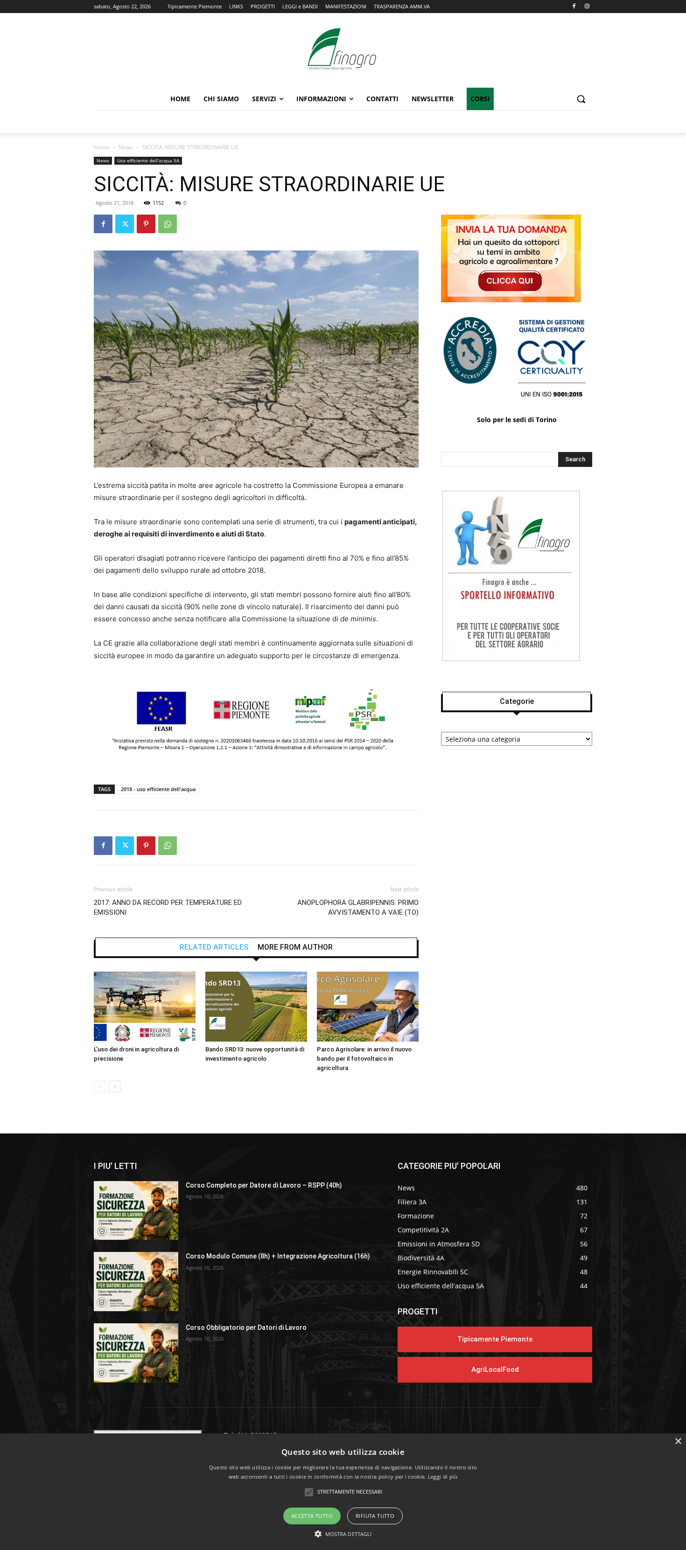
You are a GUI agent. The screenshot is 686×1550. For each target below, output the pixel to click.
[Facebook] (573, 6)
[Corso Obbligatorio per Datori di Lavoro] (136, 1353)
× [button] (677, 1441)
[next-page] (114, 1086)
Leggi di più (443, 1476)
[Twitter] (124, 224)
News (126, 147)
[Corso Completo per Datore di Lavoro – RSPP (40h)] (136, 1210)
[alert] (343, 1491)
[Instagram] (586, 6)
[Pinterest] (146, 224)
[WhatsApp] (167, 224)
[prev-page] (99, 1086)
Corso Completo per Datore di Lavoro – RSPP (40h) (264, 1185)
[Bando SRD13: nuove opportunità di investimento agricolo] (256, 1007)
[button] (581, 99)
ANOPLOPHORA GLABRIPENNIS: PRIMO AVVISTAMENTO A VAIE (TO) (358, 907)
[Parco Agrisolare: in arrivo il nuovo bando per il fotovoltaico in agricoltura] (368, 1007)
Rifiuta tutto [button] (375, 1515)
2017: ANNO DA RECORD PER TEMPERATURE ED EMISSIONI (168, 907)
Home (102, 147)
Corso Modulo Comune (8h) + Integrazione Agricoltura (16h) (278, 1256)
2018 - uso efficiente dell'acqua (158, 788)
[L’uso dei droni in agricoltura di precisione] (145, 1007)
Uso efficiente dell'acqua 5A (148, 160)
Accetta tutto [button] (312, 1515)
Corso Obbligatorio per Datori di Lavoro (246, 1327)
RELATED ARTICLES (214, 947)
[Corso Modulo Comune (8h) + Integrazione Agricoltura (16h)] (136, 1281)
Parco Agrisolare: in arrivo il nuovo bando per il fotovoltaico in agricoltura (364, 1058)
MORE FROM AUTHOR (295, 947)
